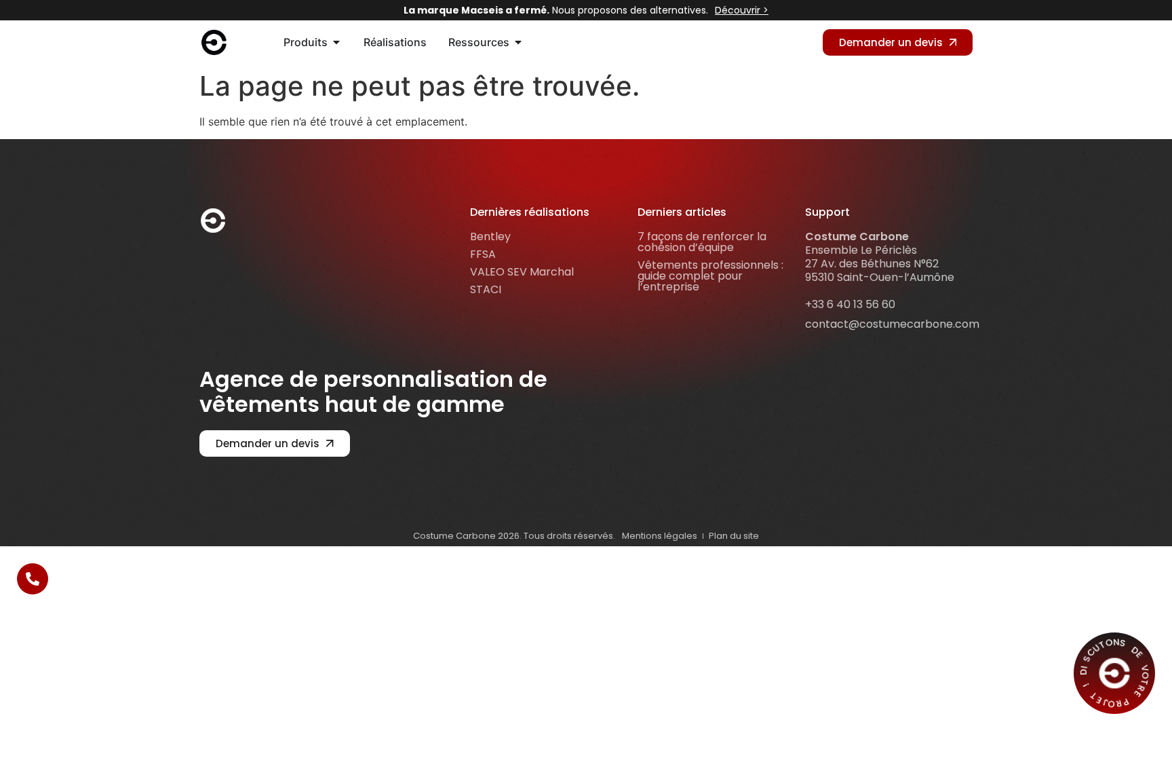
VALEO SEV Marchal (522, 272)
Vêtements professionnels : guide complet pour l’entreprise (710, 276)
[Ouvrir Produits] (336, 42)
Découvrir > (741, 10)
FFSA (483, 254)
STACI (485, 289)
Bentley (490, 236)
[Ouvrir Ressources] (518, 42)
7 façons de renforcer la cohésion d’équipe (702, 242)
